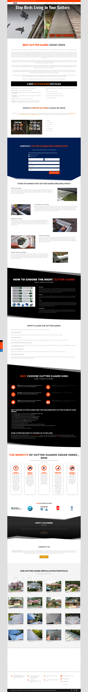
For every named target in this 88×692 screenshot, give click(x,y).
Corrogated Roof (15, 577)
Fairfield (33, 114)
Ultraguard (32, 690)
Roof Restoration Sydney (51, 690)
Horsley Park (71, 113)
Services (60, 3)
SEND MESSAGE (54, 172)
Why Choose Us (52, 3)
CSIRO (58, 436)
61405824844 (65, 681)
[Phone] (1, 350)
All (9, 577)
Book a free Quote (34, 154)
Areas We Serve (67, 3)
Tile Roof (23, 577)
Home (47, 3)
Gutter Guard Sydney (34, 435)
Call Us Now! (44, 556)
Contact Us (73, 3)
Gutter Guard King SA (38, 690)
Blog (57, 3)
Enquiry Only (33, 156)
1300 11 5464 (65, 684)
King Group (44, 690)
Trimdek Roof (29, 577)
